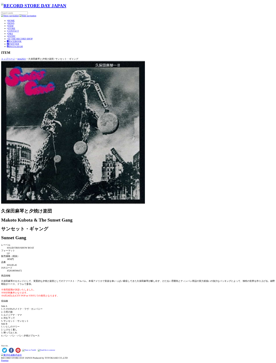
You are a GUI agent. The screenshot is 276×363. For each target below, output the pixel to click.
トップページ (8, 59)
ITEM (10, 26)
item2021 (21, 59)
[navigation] (10, 16)
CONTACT (13, 31)
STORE (11, 28)
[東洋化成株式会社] (11, 355)
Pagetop (4, 360)
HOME (11, 20)
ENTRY (12, 36)
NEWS (11, 23)
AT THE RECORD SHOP (20, 39)
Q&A (10, 33)
